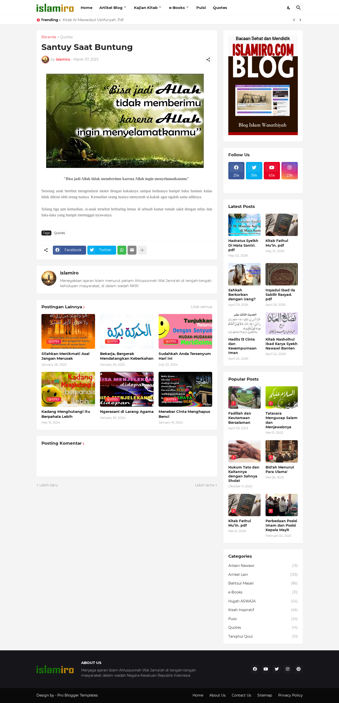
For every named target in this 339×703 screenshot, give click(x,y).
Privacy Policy (290, 695)
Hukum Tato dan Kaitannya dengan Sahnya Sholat (243, 474)
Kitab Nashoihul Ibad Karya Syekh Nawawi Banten (282, 344)
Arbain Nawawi (263, 565)
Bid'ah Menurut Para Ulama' (280, 469)
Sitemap (264, 695)
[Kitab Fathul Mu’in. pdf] (282, 225)
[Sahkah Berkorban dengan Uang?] (244, 274)
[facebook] (255, 669)
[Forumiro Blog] (263, 134)
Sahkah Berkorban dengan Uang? (242, 294)
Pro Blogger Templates (77, 695)
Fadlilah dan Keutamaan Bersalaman (239, 418)
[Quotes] (289, 182)
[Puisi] (236, 186)
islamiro (69, 273)
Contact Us (241, 695)
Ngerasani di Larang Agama (127, 411)
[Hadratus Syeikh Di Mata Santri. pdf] (244, 225)
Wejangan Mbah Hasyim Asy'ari (90, 20)
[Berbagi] (208, 60)
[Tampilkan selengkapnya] (142, 250)
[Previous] (294, 19)
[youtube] (266, 669)
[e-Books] (254, 186)
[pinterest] (298, 669)
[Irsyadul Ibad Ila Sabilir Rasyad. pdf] (282, 274)
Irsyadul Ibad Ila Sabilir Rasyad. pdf (280, 294)
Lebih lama (204, 485)
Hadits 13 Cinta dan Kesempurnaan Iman (242, 346)
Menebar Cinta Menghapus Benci (184, 414)
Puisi (201, 7)
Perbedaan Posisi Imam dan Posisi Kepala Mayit (281, 525)
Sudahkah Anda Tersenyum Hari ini (185, 356)
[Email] (132, 250)
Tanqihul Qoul (263, 636)
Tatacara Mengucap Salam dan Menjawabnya (282, 420)
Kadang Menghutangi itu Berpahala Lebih (65, 414)
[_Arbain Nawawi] (254, 182)
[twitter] (276, 669)
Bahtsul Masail (263, 583)
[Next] (300, 19)
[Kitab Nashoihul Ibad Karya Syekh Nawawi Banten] (282, 323)
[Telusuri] (298, 7)
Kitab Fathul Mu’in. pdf (277, 242)
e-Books (177, 7)
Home (86, 7)
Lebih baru (48, 485)
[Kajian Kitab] (236, 182)
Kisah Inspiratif (263, 610)
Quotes (220, 7)
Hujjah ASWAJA (263, 601)
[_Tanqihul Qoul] (272, 182)
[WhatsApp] (121, 250)
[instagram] (287, 669)
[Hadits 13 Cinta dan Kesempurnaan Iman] (244, 323)
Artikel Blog (111, 7)
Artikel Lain (263, 574)
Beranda (48, 37)
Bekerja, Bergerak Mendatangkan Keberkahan (126, 356)
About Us (217, 695)
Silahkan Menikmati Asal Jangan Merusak (65, 356)
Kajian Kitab (146, 7)
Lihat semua (201, 307)
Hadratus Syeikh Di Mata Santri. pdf (243, 245)
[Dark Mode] (289, 7)
